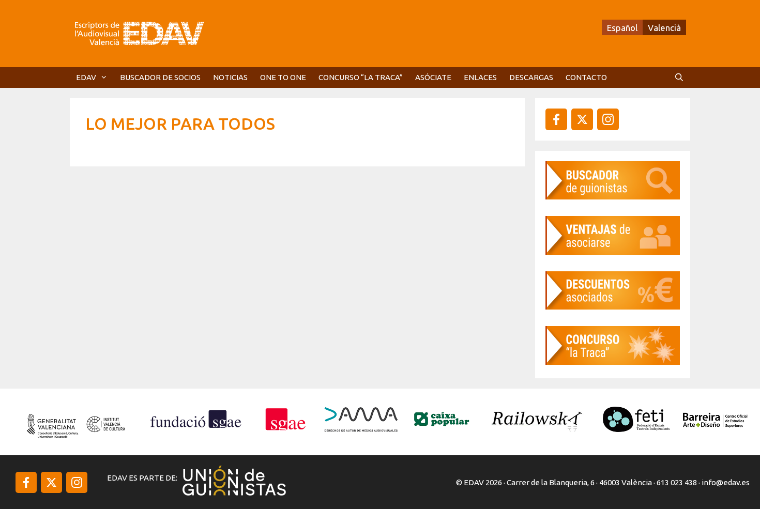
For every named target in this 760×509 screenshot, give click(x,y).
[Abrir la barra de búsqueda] (679, 77)
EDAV (86, 77)
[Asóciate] (612, 251)
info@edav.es (726, 482)
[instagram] (582, 119)
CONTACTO (586, 77)
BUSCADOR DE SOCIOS (160, 77)
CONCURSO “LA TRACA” (360, 77)
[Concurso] (612, 361)
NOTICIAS (230, 77)
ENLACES (480, 77)
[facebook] (556, 119)
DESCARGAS (531, 77)
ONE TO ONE (283, 77)
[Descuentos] (612, 306)
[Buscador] (612, 196)
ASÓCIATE (433, 77)
